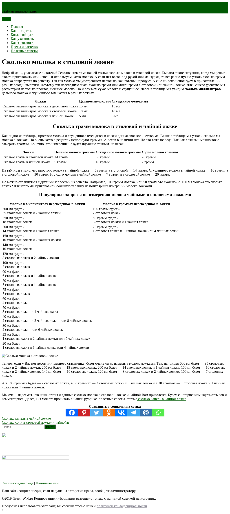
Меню (6, 19)
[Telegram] (133, 412)
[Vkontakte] (121, 412)
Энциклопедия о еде (17, 483)
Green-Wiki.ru (13, 4)
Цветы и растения (24, 47)
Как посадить (21, 31)
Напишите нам (47, 483)
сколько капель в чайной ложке (161, 399)
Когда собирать (22, 35)
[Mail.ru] (146, 412)
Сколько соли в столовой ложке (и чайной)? (35, 422)
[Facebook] (72, 412)
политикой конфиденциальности (122, 506)
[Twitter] (96, 412)
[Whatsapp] (158, 412)
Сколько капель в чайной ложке (26, 418)
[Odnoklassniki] (109, 412)
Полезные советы (24, 51)
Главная (17, 26)
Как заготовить (22, 43)
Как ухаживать (22, 39)
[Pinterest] (84, 412)
